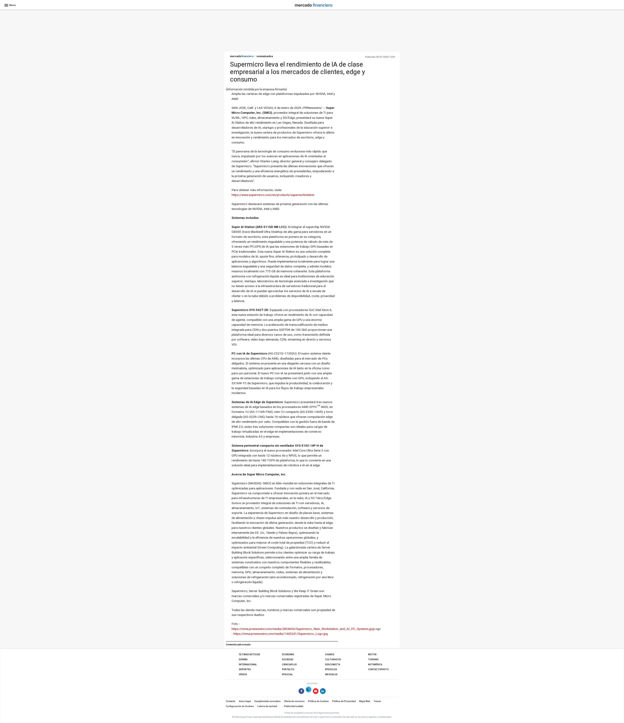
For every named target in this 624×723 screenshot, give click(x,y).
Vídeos (243, 674)
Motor (372, 654)
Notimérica (375, 664)
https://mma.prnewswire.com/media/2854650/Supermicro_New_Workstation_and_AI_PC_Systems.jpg (303, 629)
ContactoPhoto (378, 669)
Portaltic (288, 669)
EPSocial (287, 674)
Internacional (248, 664)
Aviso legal (245, 701)
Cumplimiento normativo (267, 701)
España (243, 659)
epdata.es (331, 669)
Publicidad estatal (293, 706)
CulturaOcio (333, 659)
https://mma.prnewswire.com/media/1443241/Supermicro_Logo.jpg (281, 634)
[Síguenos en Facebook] (301, 691)
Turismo (373, 659)
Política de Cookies (318, 701)
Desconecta (332, 664)
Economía (288, 654)
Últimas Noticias (249, 654)
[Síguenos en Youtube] (315, 691)
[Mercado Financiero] (313, 4)
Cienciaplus (289, 664)
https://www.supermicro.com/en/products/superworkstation (273, 195)
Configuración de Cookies (240, 706)
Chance (329, 654)
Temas (377, 701)
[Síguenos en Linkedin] (322, 691)
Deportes (245, 669)
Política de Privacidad (344, 701)
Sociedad (287, 659)
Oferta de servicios (294, 701)
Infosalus (331, 674)
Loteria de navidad (267, 706)
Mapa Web (364, 701)
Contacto (230, 701)
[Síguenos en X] (308, 691)
